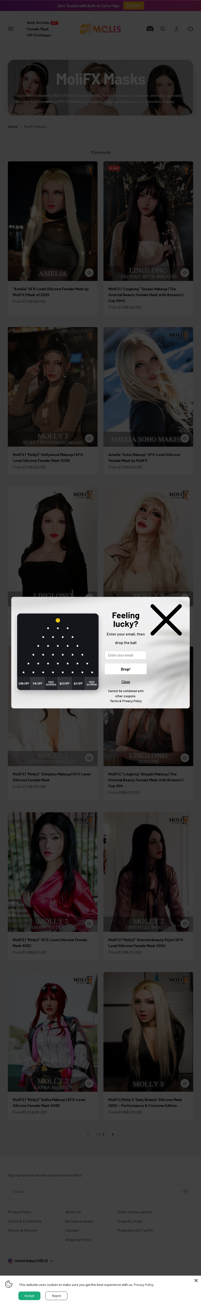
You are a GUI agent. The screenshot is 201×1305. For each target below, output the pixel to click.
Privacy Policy (132, 701)
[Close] (196, 1280)
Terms (114, 701)
